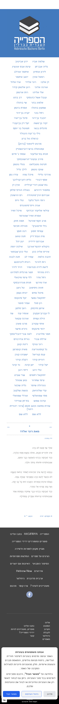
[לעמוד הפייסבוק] (29, 597)
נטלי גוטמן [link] (19, 164)
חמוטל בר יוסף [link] (21, 128)
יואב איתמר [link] (21, 77)
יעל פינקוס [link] (20, 298)
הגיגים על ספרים (40, 556)
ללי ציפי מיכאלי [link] (23, 277)
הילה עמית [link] (39, 318)
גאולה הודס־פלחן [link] (20, 190)
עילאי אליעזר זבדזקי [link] (37, 210)
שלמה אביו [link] (38, 61)
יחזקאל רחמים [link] (37, 375)
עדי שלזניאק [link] (39, 390)
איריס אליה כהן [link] (40, 251)
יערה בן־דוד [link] (22, 113)
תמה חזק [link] (19, 221)
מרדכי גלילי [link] (44, 174)
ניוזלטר (20, 578)
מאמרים (46, 639)
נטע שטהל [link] (21, 380)
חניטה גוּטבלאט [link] (38, 164)
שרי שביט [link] (19, 375)
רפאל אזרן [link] (38, 77)
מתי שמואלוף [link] (39, 395)
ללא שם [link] (36, 414)
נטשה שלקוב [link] (20, 390)
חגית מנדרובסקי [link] (22, 282)
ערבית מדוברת (35, 578)
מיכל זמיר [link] (16, 210)
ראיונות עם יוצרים (20, 563)
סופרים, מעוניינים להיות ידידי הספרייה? (22, 630)
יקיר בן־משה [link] (41, 123)
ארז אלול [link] (16, 82)
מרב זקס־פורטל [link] (37, 221)
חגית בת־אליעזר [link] (39, 154)
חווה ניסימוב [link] (36, 287)
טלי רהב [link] (36, 370)
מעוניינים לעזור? (39, 586)
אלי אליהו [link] (38, 92)
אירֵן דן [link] (16, 185)
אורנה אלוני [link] (41, 87)
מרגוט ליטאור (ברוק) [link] (29, 143)
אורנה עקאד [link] (22, 318)
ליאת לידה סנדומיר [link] (37, 267)
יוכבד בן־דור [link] (39, 118)
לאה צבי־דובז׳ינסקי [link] (21, 334)
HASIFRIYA (31, 534)
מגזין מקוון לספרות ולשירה (29, 549)
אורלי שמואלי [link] (20, 395)
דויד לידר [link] (17, 267)
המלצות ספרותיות (19, 556)
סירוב (49, 694)
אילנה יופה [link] (16, 246)
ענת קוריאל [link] (38, 354)
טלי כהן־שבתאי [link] (19, 251)
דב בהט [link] (17, 97)
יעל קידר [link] (43, 365)
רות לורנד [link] (40, 262)
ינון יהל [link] (20, 241)
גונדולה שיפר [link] (38, 385)
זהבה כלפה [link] (44, 257)
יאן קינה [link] (29, 365)
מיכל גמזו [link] (28, 174)
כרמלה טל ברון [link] (30, 138)
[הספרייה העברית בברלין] (29, 54)
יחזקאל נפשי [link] (38, 298)
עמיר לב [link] (28, 257)
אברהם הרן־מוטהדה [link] (38, 195)
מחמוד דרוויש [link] (42, 190)
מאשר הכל (11, 694)
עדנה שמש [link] (40, 401)
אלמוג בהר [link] (37, 102)
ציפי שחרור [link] (38, 380)
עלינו (47, 622)
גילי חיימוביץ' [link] (39, 226)
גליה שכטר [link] (20, 385)
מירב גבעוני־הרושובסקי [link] (30, 159)
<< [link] (48, 438)
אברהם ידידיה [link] (36, 241)
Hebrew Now (24, 571)
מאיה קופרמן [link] (20, 349)
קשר (32, 635)
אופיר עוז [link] (23, 313)
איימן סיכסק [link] (37, 308)
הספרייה (44, 534)
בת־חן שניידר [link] (21, 401)
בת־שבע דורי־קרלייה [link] (36, 185)
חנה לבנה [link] (14, 257)
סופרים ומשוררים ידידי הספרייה (29, 541)
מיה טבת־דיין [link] (37, 236)
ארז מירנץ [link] (41, 282)
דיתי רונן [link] (23, 370)
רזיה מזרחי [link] (43, 272)
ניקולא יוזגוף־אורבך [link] (38, 246)
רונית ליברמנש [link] (22, 262)
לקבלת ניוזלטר (46, 634)
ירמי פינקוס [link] (38, 329)
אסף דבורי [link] (41, 179)
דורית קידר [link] (38, 359)
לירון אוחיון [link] (39, 71)
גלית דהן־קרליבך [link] (22, 179)
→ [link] (50, 426)
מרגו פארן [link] (21, 323)
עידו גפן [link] (13, 174)
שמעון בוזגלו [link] (38, 107)
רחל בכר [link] (39, 113)
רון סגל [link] (38, 303)
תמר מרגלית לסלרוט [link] (21, 272)
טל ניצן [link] (20, 287)
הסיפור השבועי (40, 563)
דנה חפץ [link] (21, 231)
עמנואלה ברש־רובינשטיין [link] (30, 149)
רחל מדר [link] (41, 277)
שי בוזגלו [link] (21, 102)
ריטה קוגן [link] (22, 344)
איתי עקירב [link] (38, 323)
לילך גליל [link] (21, 169)
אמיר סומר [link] (24, 303)
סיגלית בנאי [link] (40, 128)
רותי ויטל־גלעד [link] (36, 200)
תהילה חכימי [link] (20, 226)
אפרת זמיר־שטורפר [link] (30, 215)
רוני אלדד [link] (30, 82)
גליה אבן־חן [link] (41, 66)
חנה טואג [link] (20, 236)
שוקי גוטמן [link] (37, 169)
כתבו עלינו (16, 534)
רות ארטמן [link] (22, 92)
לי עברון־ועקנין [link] (41, 313)
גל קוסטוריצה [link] (39, 349)
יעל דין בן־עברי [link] (20, 123)
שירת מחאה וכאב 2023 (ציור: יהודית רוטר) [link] (30, 407)
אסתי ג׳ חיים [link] (19, 154)
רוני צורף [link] (37, 344)
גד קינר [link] (16, 365)
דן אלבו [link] (45, 82)
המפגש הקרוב (46, 627)
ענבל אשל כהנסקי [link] (36, 97)
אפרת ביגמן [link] (20, 107)
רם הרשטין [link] (16, 195)
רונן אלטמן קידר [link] (21, 87)
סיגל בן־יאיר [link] (20, 118)
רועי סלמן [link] (20, 308)
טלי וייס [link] (19, 200)
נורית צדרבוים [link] (21, 339)
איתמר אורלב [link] (21, 71)
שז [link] (11, 313)
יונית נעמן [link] (21, 293)
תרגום (13, 586)
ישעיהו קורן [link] (21, 354)
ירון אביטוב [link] (21, 61)
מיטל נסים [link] (37, 293)
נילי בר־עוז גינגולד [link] (30, 133)
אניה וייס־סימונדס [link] (30, 205)
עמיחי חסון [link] (37, 231)
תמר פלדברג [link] (43, 334)
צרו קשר (23, 586)
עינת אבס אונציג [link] (21, 66)
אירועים (38, 571)
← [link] (9, 426)
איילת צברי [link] (40, 339)
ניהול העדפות (31, 694)
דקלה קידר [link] (21, 359)
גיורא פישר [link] (21, 329)
